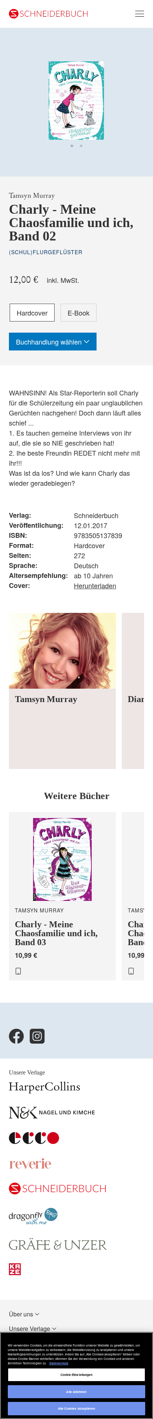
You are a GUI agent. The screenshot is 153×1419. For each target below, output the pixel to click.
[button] (72, 146)
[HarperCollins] (44, 1091)
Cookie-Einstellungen (77, 1375)
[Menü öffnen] (139, 14)
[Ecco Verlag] (34, 1141)
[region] (76, 1375)
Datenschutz (58, 1363)
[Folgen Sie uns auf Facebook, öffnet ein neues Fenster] (16, 1036)
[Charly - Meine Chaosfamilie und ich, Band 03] (62, 896)
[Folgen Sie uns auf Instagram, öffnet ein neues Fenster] (37, 1036)
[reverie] (30, 1167)
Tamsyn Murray (32, 195)
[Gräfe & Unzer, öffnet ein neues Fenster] (58, 1247)
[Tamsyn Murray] (62, 691)
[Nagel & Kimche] (52, 1116)
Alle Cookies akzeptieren (76, 1408)
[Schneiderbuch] (57, 1192)
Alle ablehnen (76, 1392)
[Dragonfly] (33, 1222)
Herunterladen (95, 585)
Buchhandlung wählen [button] (50, 341)
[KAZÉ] (15, 1272)
